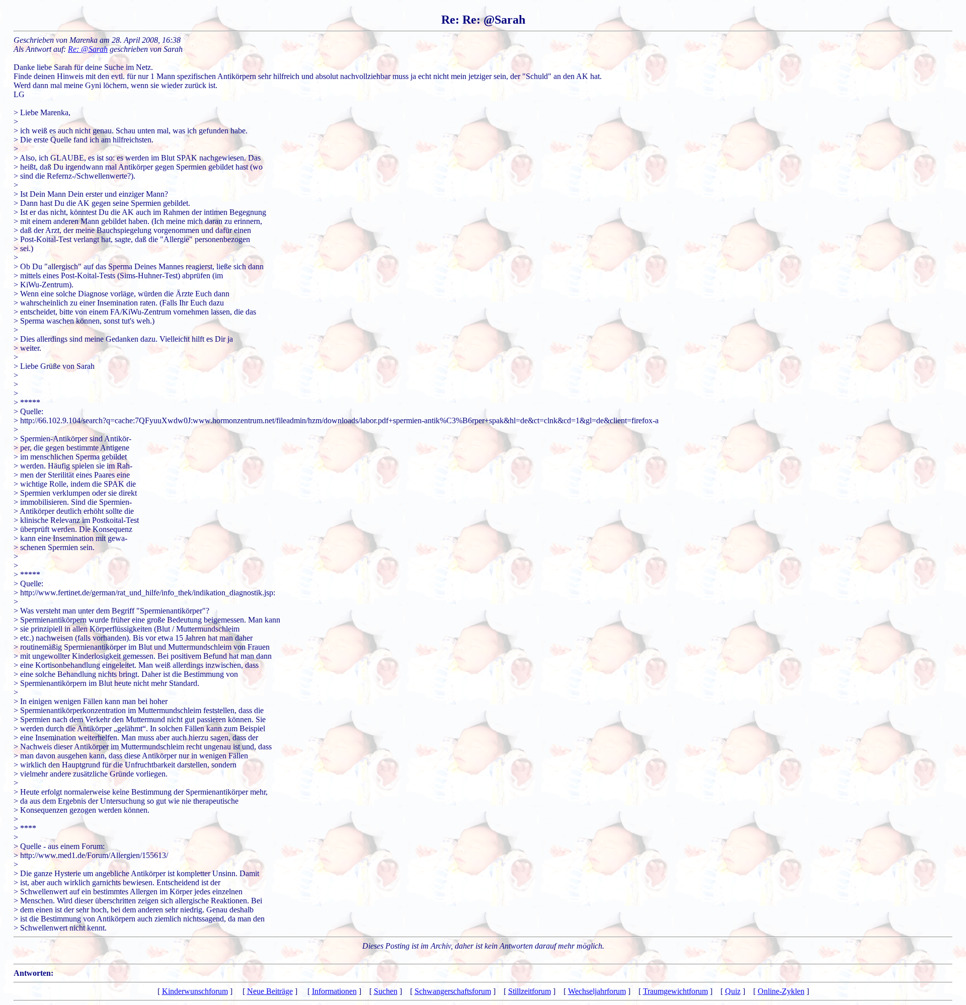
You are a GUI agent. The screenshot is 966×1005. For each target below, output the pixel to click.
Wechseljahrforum (597, 991)
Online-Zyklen (781, 991)
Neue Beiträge (270, 991)
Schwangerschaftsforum (453, 991)
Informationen (334, 991)
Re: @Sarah (88, 49)
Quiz (733, 991)
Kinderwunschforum (195, 991)
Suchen (385, 991)
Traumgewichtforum (675, 991)
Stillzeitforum (529, 991)
